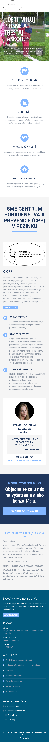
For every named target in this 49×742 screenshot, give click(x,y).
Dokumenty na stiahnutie (15, 711)
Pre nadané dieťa (12, 706)
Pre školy (11, 720)
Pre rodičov (12, 715)
